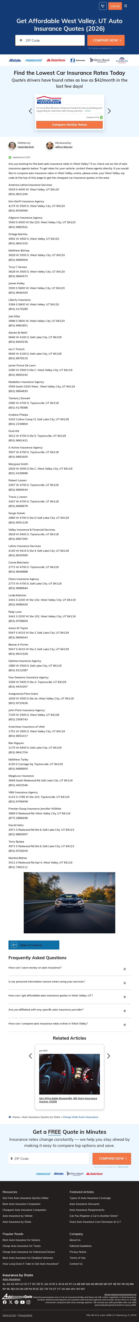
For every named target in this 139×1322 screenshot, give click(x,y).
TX (50, 1289)
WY (83, 1289)
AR (17, 1284)
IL (57, 1284)
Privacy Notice (78, 1251)
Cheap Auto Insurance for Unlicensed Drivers (29, 1251)
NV (119, 1284)
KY (70, 1284)
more (87, 110)
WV (73, 1289)
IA (63, 1284)
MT (110, 1284)
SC (37, 1289)
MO (106, 1284)
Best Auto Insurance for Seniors (21, 1240)
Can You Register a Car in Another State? (94, 1215)
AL (4, 1284)
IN (59, 1284)
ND (13, 1289)
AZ (12, 1284)
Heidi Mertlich (26, 146)
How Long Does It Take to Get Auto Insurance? (31, 1263)
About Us (75, 1240)
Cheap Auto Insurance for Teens (22, 1246)
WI (78, 1289)
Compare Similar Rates (69, 124)
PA (30, 1289)
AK (8, 1284)
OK (22, 1289)
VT (59, 1289)
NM (132, 1284)
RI (34, 1289)
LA (74, 1284)
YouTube (22, 1302)
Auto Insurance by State (17, 1221)
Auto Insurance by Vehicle (18, 1215)
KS (66, 1284)
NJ (127, 1284)
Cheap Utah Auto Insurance (80, 1117)
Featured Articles (82, 1192)
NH (123, 1284)
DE (38, 1284)
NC (8, 1289)
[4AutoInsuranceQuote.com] (17, 1296)
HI (50, 1284)
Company (76, 1234)
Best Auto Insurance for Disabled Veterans (28, 1257)
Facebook (5, 1302)
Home (16, 1117)
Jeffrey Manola (63, 146)
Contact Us (76, 1263)
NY (4, 1289)
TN (46, 1289)
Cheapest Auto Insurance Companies (24, 1209)
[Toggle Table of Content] (33, 944)
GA (46, 1284)
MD (83, 1284)
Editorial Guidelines (81, 1246)
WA (68, 1289)
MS (101, 1284)
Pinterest (16, 1302)
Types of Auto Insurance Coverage (90, 1198)
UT (54, 1289)
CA (21, 1284)
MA (88, 1284)
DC (34, 1284)
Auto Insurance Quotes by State (41, 1117)
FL (42, 1284)
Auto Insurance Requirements (87, 1209)
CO (25, 1284)
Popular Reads (13, 1234)
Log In (115, 6)
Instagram (28, 1302)
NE (114, 1284)
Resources (10, 1192)
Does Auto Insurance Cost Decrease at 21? (95, 1221)
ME (79, 1284)
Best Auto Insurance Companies (22, 1204)
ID (53, 1284)
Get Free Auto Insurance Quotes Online (25, 1198)
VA (63, 1289)
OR (26, 1289)
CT (29, 1284)
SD (41, 1289)
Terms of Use (117, 48)
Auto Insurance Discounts (85, 1204)
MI (92, 1284)
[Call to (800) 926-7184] (103, 6)
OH (17, 1289)
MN (96, 1284)
